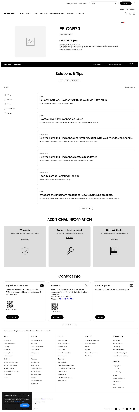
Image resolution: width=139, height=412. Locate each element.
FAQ (67, 81)
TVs (32, 356)
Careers (115, 375)
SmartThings (7, 350)
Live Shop (6, 359)
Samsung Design (118, 387)
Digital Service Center (64, 377)
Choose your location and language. (76, 3)
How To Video (75, 81)
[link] (122, 23)
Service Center (62, 356)
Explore (6, 377)
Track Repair (61, 359)
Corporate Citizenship (119, 353)
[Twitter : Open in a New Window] (119, 409)
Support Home (62, 340)
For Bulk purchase (9, 368)
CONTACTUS (131, 64)
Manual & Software (63, 343)
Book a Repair (62, 362)
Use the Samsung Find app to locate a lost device (74, 48)
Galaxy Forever (8, 356)
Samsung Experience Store (11, 371)
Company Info (117, 366)
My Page (87, 350)
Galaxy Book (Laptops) (37, 347)
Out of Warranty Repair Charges (67, 368)
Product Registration (91, 353)
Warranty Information (65, 34)
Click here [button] (11, 317)
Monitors (33, 377)
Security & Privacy (118, 343)
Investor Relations (118, 378)
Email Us (100, 317)
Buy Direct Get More (9, 343)
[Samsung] (9, 13)
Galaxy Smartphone (36, 340)
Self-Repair (61, 350)
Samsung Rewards (90, 343)
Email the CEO (62, 380)
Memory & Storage (36, 380)
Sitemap (36, 409)
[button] (86, 101)
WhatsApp (61, 374)
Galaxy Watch (35, 350)
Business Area (117, 369)
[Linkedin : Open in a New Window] (130, 409)
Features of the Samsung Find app (70, 44)
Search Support (62, 347)
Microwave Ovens (36, 374)
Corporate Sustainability (120, 356)
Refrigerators (35, 365)
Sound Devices (35, 362)
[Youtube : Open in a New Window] (127, 409)
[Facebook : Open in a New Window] (116, 409)
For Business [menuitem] (130, 9)
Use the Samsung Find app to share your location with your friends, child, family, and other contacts (89, 46)
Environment (116, 340)
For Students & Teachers (10, 365)
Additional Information (115, 64)
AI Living (6, 347)
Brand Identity (117, 372)
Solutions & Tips (97, 64)
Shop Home (7, 340)
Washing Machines (36, 368)
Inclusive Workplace (118, 350)
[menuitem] (22, 13)
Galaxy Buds (34, 353)
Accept (25, 405)
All (61, 81)
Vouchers (88, 356)
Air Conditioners (35, 371)
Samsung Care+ (8, 353)
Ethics (114, 384)
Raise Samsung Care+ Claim (66, 365)
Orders (87, 347)
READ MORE (25, 239)
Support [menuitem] (122, 9)
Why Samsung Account (92, 340)
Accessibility (116, 347)
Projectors (34, 359)
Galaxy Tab (34, 343)
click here (42, 399)
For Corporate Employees (11, 362)
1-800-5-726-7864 (67, 299)
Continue (126, 3)
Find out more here (19, 401)
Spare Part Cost (62, 371)
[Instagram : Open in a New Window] (123, 409)
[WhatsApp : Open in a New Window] (134, 409)
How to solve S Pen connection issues (71, 49)
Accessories (34, 384)
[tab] (64, 325)
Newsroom (116, 381)
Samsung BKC (8, 374)
